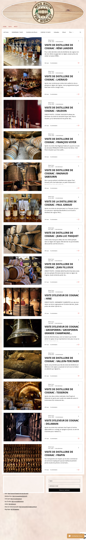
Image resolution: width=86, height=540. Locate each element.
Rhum (64, 32)
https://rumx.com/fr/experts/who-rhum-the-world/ (18, 493)
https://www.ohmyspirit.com (16, 499)
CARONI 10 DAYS (45, 32)
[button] (80, 32)
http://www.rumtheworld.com (18, 501)
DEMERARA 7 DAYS (17, 32)
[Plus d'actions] (79, 41)
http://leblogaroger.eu (15, 509)
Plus (70, 32)
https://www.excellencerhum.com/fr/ (19, 496)
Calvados (56, 32)
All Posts (6, 32)
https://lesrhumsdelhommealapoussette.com (28, 507)
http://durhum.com (12, 504)
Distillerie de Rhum (31, 32)
